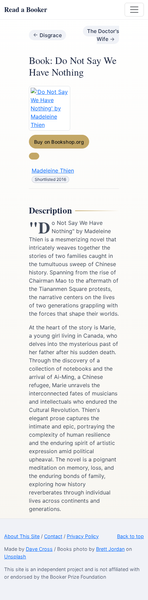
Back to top (130, 536)
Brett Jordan (110, 549)
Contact (53, 536)
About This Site (22, 536)
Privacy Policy (83, 536)
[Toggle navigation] (134, 10)
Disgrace (51, 35)
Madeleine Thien (53, 170)
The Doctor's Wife (103, 35)
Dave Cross (39, 549)
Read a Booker (25, 9)
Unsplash (15, 556)
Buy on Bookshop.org (59, 142)
